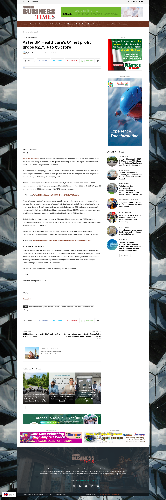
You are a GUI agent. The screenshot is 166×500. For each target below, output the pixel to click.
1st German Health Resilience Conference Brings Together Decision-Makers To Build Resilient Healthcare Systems (130, 246)
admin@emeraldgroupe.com (87, 480)
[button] (140, 24)
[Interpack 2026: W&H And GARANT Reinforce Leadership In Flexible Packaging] (112, 217)
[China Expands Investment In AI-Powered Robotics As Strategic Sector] (112, 231)
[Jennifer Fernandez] (24, 52)
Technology (35, 392)
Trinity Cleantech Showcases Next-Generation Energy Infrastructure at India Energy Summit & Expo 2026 (88, 396)
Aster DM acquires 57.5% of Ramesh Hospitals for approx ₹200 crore (61, 240)
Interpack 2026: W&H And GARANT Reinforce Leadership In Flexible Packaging (130, 218)
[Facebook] (131, 1)
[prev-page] (24, 407)
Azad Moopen (48, 306)
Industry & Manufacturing (128, 200)
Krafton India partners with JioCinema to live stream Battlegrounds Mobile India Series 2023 (82, 336)
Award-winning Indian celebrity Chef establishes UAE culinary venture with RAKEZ (62, 398)
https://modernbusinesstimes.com (51, 351)
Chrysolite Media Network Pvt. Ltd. (109, 494)
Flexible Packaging (125, 212)
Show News (123, 239)
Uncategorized (33, 32)
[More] (97, 60)
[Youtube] (133, 1)
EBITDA (57, 306)
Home (25, 32)
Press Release (62, 392)
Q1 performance (88, 306)
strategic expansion (30, 310)
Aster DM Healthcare (31, 159)
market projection (67, 306)
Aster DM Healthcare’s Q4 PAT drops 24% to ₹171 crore (56, 195)
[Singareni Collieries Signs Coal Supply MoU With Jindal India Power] (112, 203)
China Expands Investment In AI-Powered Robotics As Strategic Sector (130, 232)
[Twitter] (139, 1)
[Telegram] (142, 1)
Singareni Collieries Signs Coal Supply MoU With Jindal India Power (130, 205)
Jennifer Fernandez (36, 53)
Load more (124, 255)
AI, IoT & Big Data (124, 227)
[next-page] (27, 407)
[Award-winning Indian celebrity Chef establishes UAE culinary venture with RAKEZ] (62, 388)
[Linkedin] (128, 1)
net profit (78, 306)
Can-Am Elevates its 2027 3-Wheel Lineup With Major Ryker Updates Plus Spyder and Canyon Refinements (35, 398)
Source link (27, 299)
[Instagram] (136, 1)
